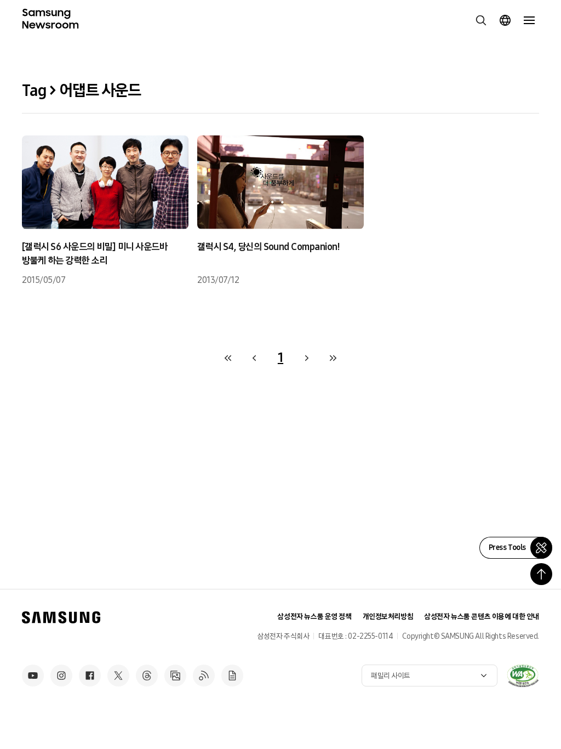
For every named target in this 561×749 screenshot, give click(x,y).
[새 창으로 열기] (522, 675)
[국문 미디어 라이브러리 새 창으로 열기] (175, 675)
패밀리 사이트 (390, 675)
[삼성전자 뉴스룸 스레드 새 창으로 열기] (147, 675)
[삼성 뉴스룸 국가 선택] (505, 20)
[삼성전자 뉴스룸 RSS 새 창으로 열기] (204, 675)
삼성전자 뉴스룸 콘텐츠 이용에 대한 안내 (481, 616)
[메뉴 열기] (529, 20)
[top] (541, 574)
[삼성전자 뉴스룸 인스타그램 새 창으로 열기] (61, 675)
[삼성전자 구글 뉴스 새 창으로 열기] (232, 675)
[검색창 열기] (481, 20)
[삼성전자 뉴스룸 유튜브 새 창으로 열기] (33, 675)
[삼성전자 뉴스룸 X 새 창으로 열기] (118, 675)
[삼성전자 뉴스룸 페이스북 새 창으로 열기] (90, 675)
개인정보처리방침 (388, 616)
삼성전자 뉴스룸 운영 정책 (314, 616)
